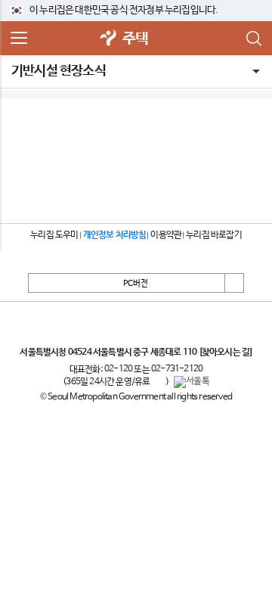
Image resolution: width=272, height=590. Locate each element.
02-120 (118, 369)
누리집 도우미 (54, 235)
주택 (135, 39)
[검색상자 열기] (253, 38)
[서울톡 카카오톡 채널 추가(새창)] (191, 382)
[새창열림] (108, 39)
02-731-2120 (176, 369)
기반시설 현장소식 (58, 71)
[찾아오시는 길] (225, 352)
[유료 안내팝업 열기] (157, 382)
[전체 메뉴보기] (19, 38)
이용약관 (165, 235)
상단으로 (234, 283)
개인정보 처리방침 (115, 235)
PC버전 (135, 283)
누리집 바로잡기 (214, 235)
